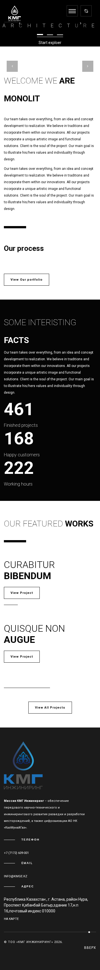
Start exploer (50, 42)
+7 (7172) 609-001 (16, 853)
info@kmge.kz (15, 876)
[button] (40, 34)
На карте (11, 919)
